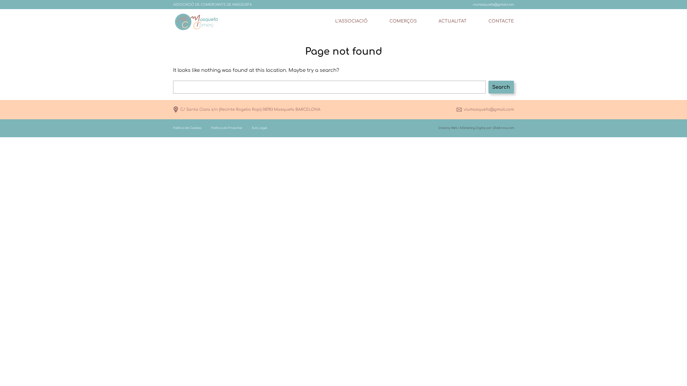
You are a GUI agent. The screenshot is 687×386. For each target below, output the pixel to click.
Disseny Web (448, 128)
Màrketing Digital (472, 128)
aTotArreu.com (503, 128)
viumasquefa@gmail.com (489, 109)
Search (501, 87)
